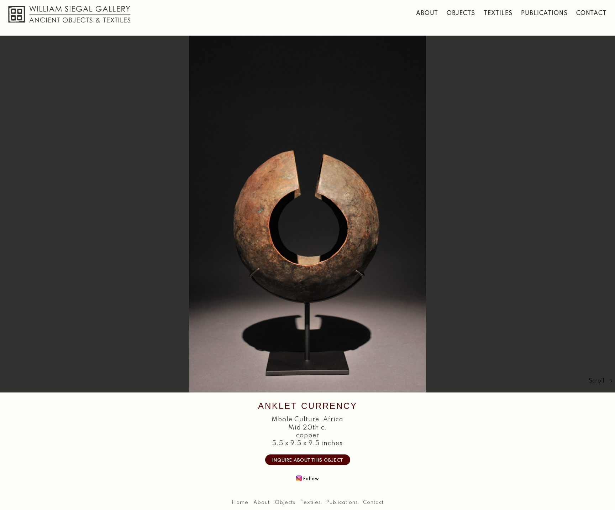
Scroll (596, 381)
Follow (310, 479)
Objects (461, 13)
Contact (591, 13)
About (427, 13)
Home (240, 502)
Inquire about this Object (307, 460)
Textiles (498, 13)
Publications (544, 13)
